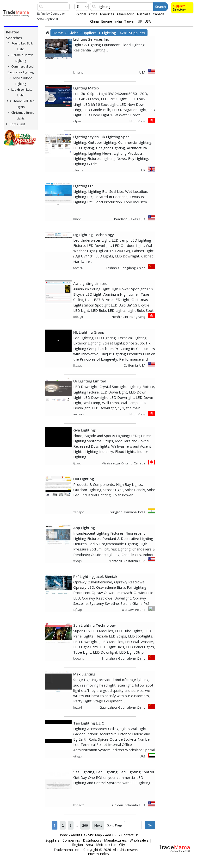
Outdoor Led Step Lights (22, 104)
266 (85, 825)
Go (150, 825)
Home (58, 33)
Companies (71, 840)
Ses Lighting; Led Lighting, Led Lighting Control (113, 771)
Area (89, 844)
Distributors (92, 840)
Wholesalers (139, 840)
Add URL (111, 835)
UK (140, 21)
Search (160, 6)
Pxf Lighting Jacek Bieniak (95, 576)
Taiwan (129, 21)
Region (77, 844)
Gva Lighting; (84, 430)
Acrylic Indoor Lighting (22, 81)
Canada (159, 14)
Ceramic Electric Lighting (22, 58)
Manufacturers (115, 840)
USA (148, 21)
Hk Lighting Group (88, 332)
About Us (78, 835)
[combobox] (77, 6)
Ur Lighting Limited (89, 381)
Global (81, 14)
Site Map (95, 835)
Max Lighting (84, 674)
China (94, 21)
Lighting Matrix (86, 88)
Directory (179, 9)
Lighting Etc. (83, 185)
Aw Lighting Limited (90, 283)
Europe (106, 21)
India (118, 21)
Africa (92, 14)
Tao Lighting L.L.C (88, 723)
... (77, 825)
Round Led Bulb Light (22, 46)
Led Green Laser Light (22, 92)
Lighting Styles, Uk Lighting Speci (101, 136)
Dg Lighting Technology (93, 234)
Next (98, 825)
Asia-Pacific (125, 14)
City (122, 844)
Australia (143, 14)
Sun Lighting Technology (94, 625)
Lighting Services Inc (91, 39)
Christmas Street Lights (22, 115)
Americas (107, 14)
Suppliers (179, 6)
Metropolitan (106, 844)
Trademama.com (67, 849)
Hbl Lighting (83, 478)
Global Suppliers (82, 33)
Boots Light (17, 124)
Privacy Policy (98, 854)
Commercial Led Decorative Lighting (20, 69)
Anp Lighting (84, 527)
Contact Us (130, 835)
